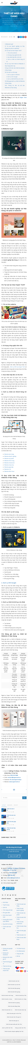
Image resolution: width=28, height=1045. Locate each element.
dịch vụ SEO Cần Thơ (7, 1027)
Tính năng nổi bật (7, 910)
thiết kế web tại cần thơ (14, 984)
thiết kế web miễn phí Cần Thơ (14, 1024)
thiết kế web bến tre (7, 1010)
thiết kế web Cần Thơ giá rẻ (14, 1017)
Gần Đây (16, 805)
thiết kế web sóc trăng (20, 999)
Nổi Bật (4, 805)
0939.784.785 (11, 875)
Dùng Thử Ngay (14, 856)
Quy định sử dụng (7, 924)
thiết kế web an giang (14, 1002)
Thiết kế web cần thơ (11, 816)
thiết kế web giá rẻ (14, 1020)
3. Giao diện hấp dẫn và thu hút (13, 57)
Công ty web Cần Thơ (20, 1027)
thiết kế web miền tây (20, 1010)
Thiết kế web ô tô (10, 809)
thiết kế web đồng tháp (14, 1006)
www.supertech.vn (14, 782)
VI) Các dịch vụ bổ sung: (11, 72)
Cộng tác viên (20, 953)
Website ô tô (7, 469)
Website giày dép (8, 467)
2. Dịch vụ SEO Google (11, 76)
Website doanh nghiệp (10, 456)
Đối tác (18, 956)
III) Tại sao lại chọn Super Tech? (13, 50)
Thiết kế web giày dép (11, 822)
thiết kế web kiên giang (14, 991)
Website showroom (9, 463)
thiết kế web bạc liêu (21, 995)
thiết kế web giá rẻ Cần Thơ (14, 1013)
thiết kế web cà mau (7, 999)
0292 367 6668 (14, 775)
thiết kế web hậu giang (14, 988)
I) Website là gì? (9, 44)
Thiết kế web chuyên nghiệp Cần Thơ (14, 1031)
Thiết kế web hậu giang (11, 828)
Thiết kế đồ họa (7, 966)
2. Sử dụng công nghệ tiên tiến (13, 55)
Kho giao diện (6, 912)
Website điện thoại (9, 471)
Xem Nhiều (9, 805)
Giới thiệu (5, 902)
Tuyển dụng (6, 905)
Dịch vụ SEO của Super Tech (17, 367)
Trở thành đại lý (21, 948)
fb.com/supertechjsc (15, 779)
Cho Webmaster (21, 951)
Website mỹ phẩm (9, 458)
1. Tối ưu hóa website (11, 53)
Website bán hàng (9, 454)
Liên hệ (5, 907)
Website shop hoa (9, 465)
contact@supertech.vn (14, 777)
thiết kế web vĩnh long (7, 995)
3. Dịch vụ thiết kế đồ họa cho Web (14, 79)
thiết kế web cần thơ (14, 981)
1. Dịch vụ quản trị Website (13, 74)
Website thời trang (9, 460)
